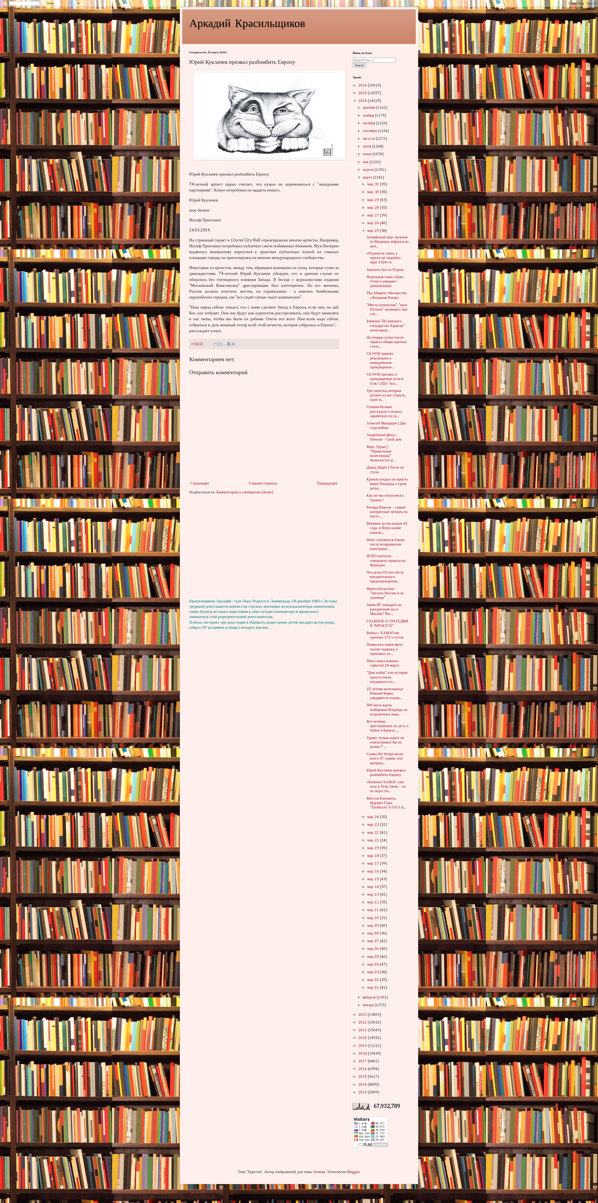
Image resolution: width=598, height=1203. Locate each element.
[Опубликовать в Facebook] (229, 343)
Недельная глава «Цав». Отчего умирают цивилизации (385, 281)
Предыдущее (327, 483)
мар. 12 (373, 902)
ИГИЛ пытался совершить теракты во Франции (386, 560)
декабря (369, 108)
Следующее (199, 483)
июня (367, 154)
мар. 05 (373, 957)
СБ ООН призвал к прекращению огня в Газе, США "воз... (385, 379)
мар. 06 (373, 949)
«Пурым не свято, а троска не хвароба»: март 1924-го (384, 258)
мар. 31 (373, 184)
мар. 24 (373, 817)
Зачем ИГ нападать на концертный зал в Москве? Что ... (384, 609)
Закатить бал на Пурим (385, 270)
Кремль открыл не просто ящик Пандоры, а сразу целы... (387, 484)
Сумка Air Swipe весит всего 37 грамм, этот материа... (385, 758)
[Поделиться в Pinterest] (233, 343)
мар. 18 (373, 856)
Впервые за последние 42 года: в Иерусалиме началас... (387, 528)
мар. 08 (373, 933)
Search (359, 65)
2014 (363, 1085)
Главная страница (263, 483)
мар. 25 (373, 231)
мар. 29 (373, 200)
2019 (363, 1046)
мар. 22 (373, 833)
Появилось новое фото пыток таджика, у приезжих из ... (385, 649)
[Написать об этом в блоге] (220, 343)
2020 (363, 1038)
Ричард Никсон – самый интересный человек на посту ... (387, 512)
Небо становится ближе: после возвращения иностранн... (386, 544)
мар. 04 (373, 964)
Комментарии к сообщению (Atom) (244, 492)
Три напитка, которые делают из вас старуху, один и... (386, 395)
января (368, 1005)
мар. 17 (373, 863)
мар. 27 (373, 215)
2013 (363, 1092)
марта (368, 178)
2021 (363, 1030)
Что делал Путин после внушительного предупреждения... (385, 577)
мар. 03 (373, 972)
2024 (363, 101)
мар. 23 (373, 825)
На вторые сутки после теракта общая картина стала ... (386, 342)
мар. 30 (373, 192)
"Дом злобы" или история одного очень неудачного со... (387, 677)
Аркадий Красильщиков (247, 22)
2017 (363, 1061)
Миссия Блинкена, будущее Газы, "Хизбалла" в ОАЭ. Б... (386, 803)
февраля (370, 997)
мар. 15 (373, 879)
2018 (363, 1054)
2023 (363, 1015)
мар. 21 (373, 840)
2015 (363, 1077)
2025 (363, 93)
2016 (363, 1069)
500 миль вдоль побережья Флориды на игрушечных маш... (387, 710)
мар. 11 (373, 910)
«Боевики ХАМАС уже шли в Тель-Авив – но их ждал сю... (386, 786)
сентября (370, 131)
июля (367, 146)
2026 (363, 85)
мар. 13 (373, 895)
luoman (319, 1172)
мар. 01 (373, 988)
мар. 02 (373, 980)
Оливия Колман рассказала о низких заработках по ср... (384, 411)
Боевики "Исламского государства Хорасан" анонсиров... (386, 326)
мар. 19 (373, 848)
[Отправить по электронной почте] (215, 343)
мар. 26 (373, 223)
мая (366, 162)
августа (369, 139)
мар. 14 (373, 887)
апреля (368, 170)
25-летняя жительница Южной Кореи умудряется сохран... (385, 693)
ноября (369, 116)
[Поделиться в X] (224, 343)
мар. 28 (373, 208)
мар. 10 (373, 918)
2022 (363, 1022)
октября (369, 123)
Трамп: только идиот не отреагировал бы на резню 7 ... (385, 742)
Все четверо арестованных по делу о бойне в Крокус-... (387, 726)
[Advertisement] (264, 547)
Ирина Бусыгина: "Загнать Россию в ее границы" (385, 593)
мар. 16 (373, 871)
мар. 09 (373, 926)
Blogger (353, 1172)
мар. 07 (373, 941)
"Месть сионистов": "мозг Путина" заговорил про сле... (387, 309)
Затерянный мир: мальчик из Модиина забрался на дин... (388, 242)
